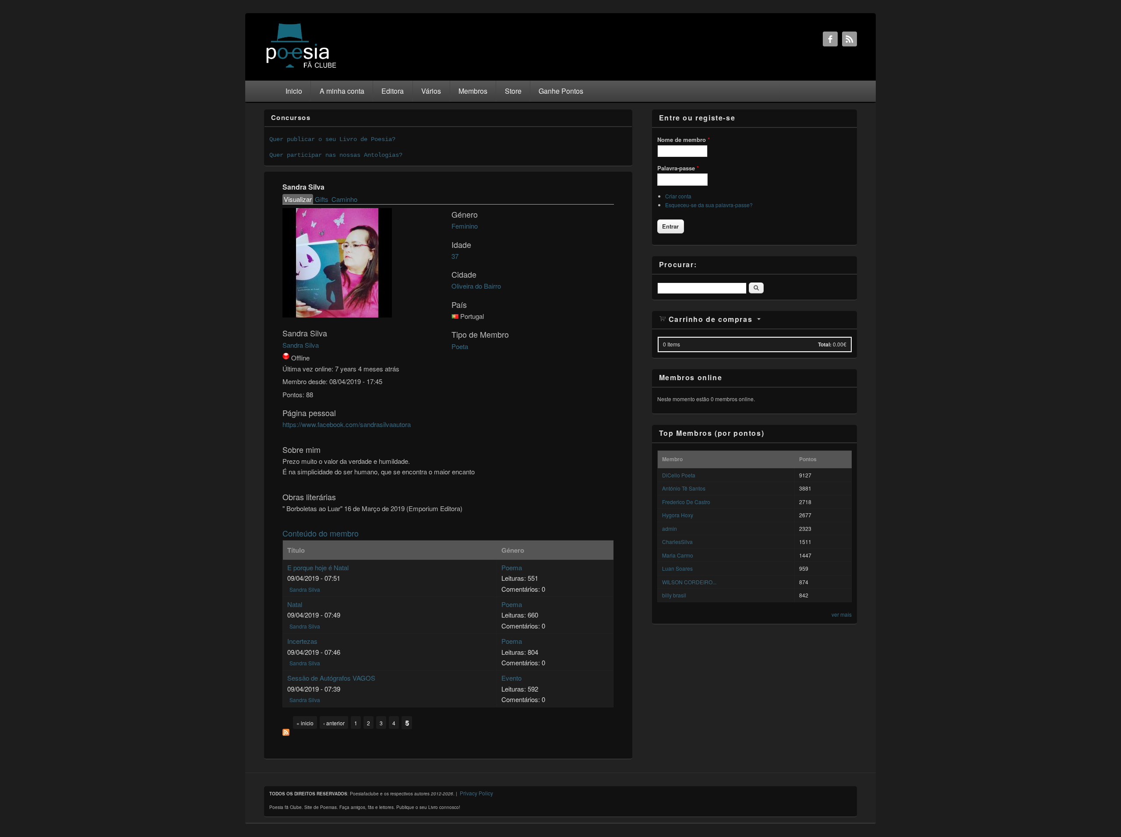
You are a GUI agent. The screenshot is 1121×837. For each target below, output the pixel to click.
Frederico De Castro (686, 501)
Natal (294, 604)
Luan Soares (677, 568)
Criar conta (678, 196)
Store (513, 91)
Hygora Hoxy (677, 515)
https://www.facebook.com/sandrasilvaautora (346, 424)
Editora (392, 91)
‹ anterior (334, 723)
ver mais (842, 614)
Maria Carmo (677, 555)
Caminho (344, 199)
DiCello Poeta (678, 475)
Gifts (321, 199)
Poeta (459, 346)
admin (669, 528)
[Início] (301, 67)
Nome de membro (683, 139)
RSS (849, 39)
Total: (825, 344)
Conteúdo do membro (320, 533)
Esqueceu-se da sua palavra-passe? (709, 204)
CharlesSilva (677, 541)
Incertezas (302, 641)
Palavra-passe (678, 168)
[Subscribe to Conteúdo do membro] (285, 733)
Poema (511, 567)
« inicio (305, 723)
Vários (431, 91)
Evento (511, 677)
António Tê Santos (683, 488)
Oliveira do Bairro (476, 285)
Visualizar (298, 199)
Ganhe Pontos (561, 91)
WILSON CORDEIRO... (689, 582)
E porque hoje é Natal (318, 567)
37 (454, 256)
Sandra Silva (300, 345)
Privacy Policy (476, 793)
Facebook (830, 39)
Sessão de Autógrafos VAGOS (331, 677)
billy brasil (674, 595)
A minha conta (342, 91)
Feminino (464, 225)
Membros (472, 91)
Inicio (294, 91)
